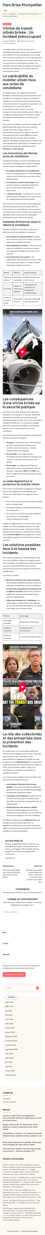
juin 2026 (8, 1011)
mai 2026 (8, 1015)
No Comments (11, 43)
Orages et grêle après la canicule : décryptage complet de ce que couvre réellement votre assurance (22, 1184)
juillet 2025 (9, 1058)
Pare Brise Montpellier (22, 5)
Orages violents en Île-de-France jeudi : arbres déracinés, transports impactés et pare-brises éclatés (20, 1126)
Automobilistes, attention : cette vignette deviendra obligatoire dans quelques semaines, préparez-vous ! (22, 1135)
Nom (5, 932)
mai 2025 (8, 1067)
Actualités (7, 24)
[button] (10, 858)
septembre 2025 (11, 1049)
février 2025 (10, 1071)
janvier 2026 (10, 1032)
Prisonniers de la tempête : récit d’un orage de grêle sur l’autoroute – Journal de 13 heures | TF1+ (22, 1150)
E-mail (6, 943)
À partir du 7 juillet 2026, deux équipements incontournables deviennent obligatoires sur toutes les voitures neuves (22, 1118)
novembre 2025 (11, 1041)
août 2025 (9, 1054)
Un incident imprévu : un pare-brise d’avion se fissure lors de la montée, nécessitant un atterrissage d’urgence (22, 1217)
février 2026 (10, 1028)
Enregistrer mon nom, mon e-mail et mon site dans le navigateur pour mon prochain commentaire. (21, 967)
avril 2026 (9, 1019)
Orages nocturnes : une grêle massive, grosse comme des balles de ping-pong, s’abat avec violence (21, 1171)
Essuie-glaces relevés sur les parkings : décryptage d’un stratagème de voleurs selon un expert (22, 1143)
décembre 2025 (11, 1036)
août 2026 (9, 1002)
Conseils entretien (9, 1102)
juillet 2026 (9, 1006)
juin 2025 (8, 1062)
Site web (6, 954)
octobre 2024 (10, 1075)
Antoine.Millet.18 (13, 840)
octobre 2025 (10, 1045)
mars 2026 (9, 1024)
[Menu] (5, 10)
